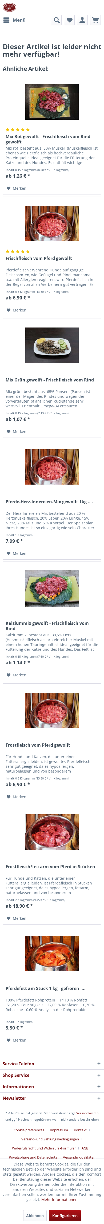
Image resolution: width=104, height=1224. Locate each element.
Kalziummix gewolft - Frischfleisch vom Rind (47, 626)
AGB (85, 1148)
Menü (19, 20)
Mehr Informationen (59, 1199)
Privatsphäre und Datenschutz (33, 1157)
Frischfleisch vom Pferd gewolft (39, 258)
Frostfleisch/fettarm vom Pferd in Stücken (50, 867)
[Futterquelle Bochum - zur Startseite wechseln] (9, 7)
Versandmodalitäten (79, 1157)
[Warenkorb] (95, 20)
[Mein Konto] (82, 20)
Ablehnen (35, 1215)
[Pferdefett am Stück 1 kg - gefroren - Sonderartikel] (52, 954)
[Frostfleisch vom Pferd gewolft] (52, 710)
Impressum (59, 1130)
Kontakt (80, 1130)
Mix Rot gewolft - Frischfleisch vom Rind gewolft (48, 139)
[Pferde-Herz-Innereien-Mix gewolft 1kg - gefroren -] (52, 467)
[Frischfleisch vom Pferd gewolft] (52, 224)
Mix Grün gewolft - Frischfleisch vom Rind (50, 380)
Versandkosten (87, 1113)
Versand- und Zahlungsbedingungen (50, 1139)
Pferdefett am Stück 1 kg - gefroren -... (46, 988)
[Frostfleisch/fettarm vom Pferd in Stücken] (52, 832)
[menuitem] (14, 20)
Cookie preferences (29, 1130)
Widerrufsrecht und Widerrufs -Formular (44, 1148)
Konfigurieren (65, 1215)
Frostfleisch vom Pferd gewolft (38, 745)
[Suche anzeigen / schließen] (56, 20)
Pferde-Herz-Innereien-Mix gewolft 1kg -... (49, 502)
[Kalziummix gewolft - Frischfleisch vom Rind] (52, 588)
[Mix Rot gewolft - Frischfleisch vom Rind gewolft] (52, 102)
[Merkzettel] (69, 20)
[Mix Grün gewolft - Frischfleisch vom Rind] (52, 345)
